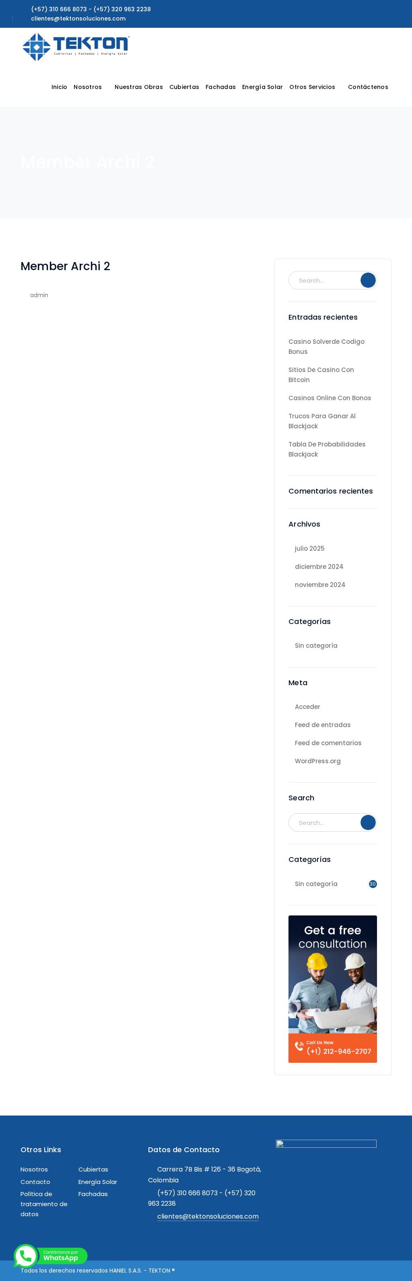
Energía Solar (97, 1182)
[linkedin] (333, 1182)
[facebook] (301, 1182)
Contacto (35, 1182)
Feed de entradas (323, 725)
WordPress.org (318, 761)
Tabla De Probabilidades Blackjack (327, 449)
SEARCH (368, 280)
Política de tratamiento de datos (44, 1204)
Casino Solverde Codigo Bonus (326, 346)
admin (39, 295)
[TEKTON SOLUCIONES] (77, 47)
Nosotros (34, 1169)
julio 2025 (310, 548)
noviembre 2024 (320, 585)
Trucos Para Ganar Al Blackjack (322, 421)
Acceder (307, 706)
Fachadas (93, 1194)
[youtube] (317, 1182)
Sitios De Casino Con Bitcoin (321, 375)
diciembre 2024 (319, 566)
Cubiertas (93, 1169)
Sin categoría (316, 645)
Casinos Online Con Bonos (329, 398)
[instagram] (348, 1182)
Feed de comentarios (328, 743)
